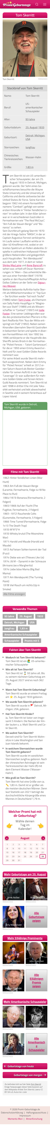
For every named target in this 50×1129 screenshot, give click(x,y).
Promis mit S (32, 640)
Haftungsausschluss (36, 1112)
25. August (32, 127)
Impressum (25, 1115)
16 (13, 852)
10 (19, 848)
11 (25, 848)
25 (25, 856)
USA (28, 139)
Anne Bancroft (35, 265)
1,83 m (29, 167)
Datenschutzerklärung (12, 1112)
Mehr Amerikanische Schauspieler (25, 1001)
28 (43, 856)
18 (25, 852)
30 (13, 860)
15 (7, 852)
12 (31, 848)
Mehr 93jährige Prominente (25, 938)
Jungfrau (30, 147)
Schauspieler (11, 640)
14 (43, 848)
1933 (41, 127)
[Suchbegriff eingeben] (37, 4)
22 (7, 856)
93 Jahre (30, 119)
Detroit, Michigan (35, 135)
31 (19, 860)
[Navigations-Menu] (45, 4)
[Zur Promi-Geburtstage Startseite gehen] (17, 4)
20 (37, 852)
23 (13, 856)
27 (37, 856)
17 (19, 852)
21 (43, 852)
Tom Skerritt (36, 1084)
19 (31, 852)
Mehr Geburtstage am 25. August (25, 874)
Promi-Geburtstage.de (29, 1109)
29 (7, 860)
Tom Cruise (24, 299)
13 (37, 848)
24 (19, 856)
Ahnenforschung (34, 1119)
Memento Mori (15, 1119)
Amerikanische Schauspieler (20, 634)
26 (31, 856)
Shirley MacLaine (12, 265)
